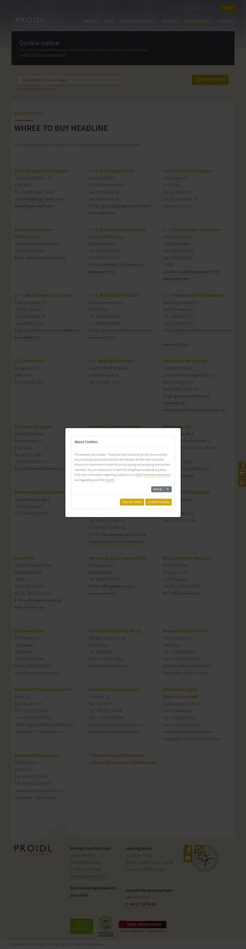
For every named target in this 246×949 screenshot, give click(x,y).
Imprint (109, 480)
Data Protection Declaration (153, 475)
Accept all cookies (158, 502)
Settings (157, 489)
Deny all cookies (132, 502)
